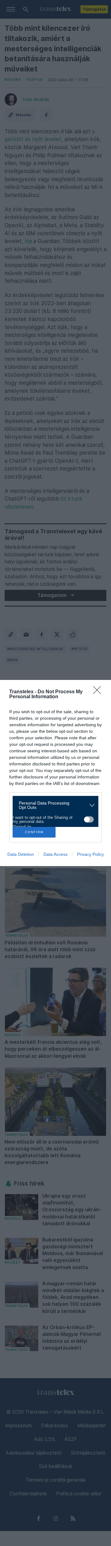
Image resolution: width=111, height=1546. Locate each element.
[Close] (99, 692)
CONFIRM (34, 832)
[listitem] (53, 805)
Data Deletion (20, 854)
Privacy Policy (90, 854)
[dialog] (55, 773)
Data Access (55, 854)
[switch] (89, 819)
